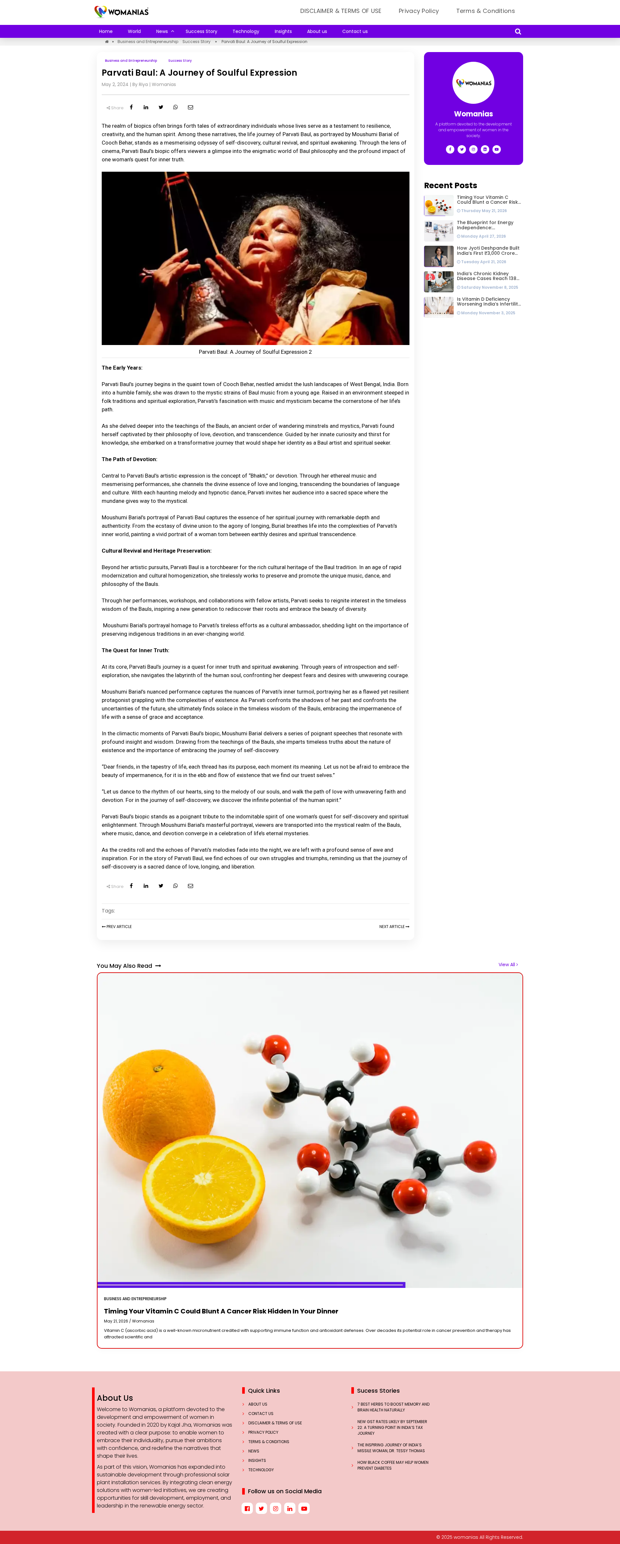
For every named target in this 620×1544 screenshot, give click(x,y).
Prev (119, 926)
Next (392, 926)
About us (317, 31)
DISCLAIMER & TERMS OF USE (341, 11)
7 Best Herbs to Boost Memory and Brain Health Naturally (393, 1407)
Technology (245, 31)
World (134, 31)
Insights (283, 31)
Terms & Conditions (485, 11)
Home (106, 31)
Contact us (355, 31)
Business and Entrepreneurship (148, 41)
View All (507, 964)
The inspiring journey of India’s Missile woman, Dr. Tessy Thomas (391, 1447)
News (162, 31)
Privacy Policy (419, 11)
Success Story (201, 31)
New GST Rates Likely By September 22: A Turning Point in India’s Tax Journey (392, 1427)
